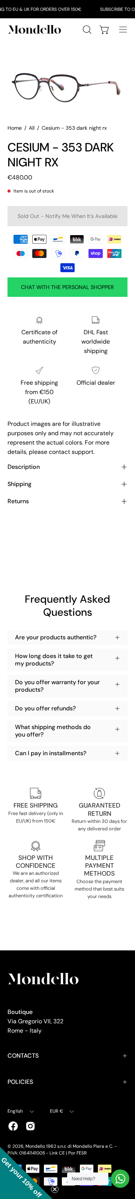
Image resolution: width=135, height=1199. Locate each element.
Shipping (20, 484)
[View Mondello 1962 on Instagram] (30, 1126)
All (31, 127)
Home (15, 127)
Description (24, 467)
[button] (26, 1173)
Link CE (57, 1153)
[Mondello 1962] (36, 29)
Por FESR (77, 1153)
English (15, 1111)
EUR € (56, 1111)
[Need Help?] (120, 1178)
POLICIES (20, 1082)
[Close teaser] (54, 1189)
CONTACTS (23, 1056)
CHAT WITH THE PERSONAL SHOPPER (67, 287)
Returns (18, 501)
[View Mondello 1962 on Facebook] (13, 1126)
